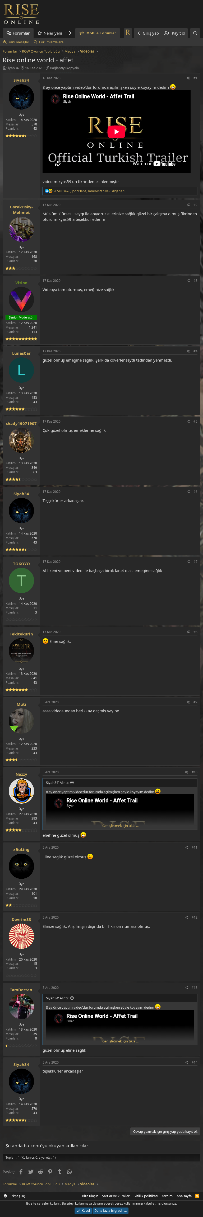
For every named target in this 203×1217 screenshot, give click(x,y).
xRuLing (21, 849)
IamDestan (21, 989)
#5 (195, 421)
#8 (195, 632)
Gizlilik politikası (145, 1195)
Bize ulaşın (90, 1195)
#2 (195, 205)
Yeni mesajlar (19, 42)
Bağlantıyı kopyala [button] (64, 67)
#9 (195, 702)
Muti (21, 704)
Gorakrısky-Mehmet (21, 209)
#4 (195, 351)
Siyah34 (12, 67)
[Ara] (195, 33)
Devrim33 (21, 919)
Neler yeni (53, 33)
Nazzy (21, 774)
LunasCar (21, 353)
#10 (194, 772)
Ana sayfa (184, 1195)
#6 (195, 491)
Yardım (167, 1195)
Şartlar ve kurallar (116, 1195)
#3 (195, 280)
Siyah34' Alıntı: (57, 782)
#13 (194, 987)
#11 (194, 847)
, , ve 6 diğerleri (88, 191)
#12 (194, 917)
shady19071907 (21, 423)
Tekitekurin (21, 633)
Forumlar (21, 33)
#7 (195, 561)
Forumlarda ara (51, 42)
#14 (194, 1062)
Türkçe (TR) (16, 1195)
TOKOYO (21, 563)
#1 (195, 78)
